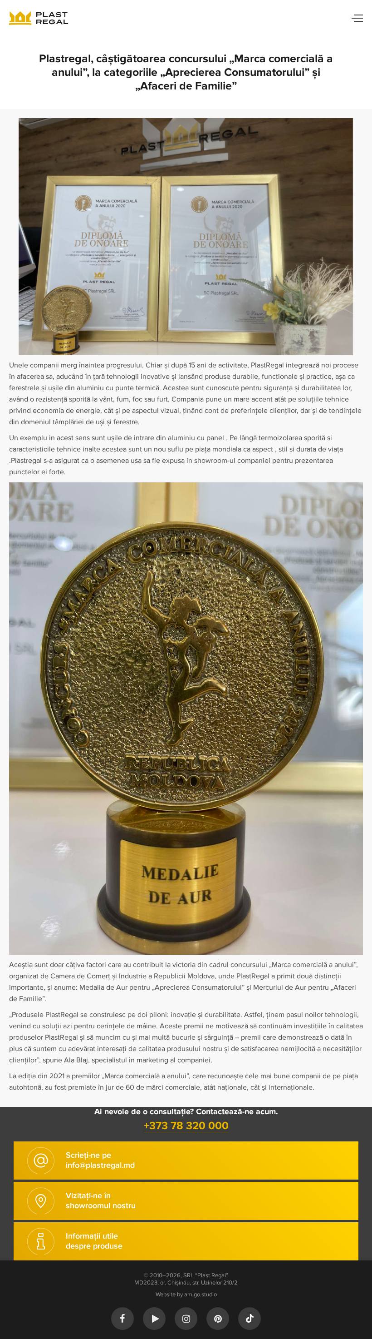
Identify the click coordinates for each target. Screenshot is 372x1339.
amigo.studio (200, 1294)
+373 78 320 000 (186, 1125)
